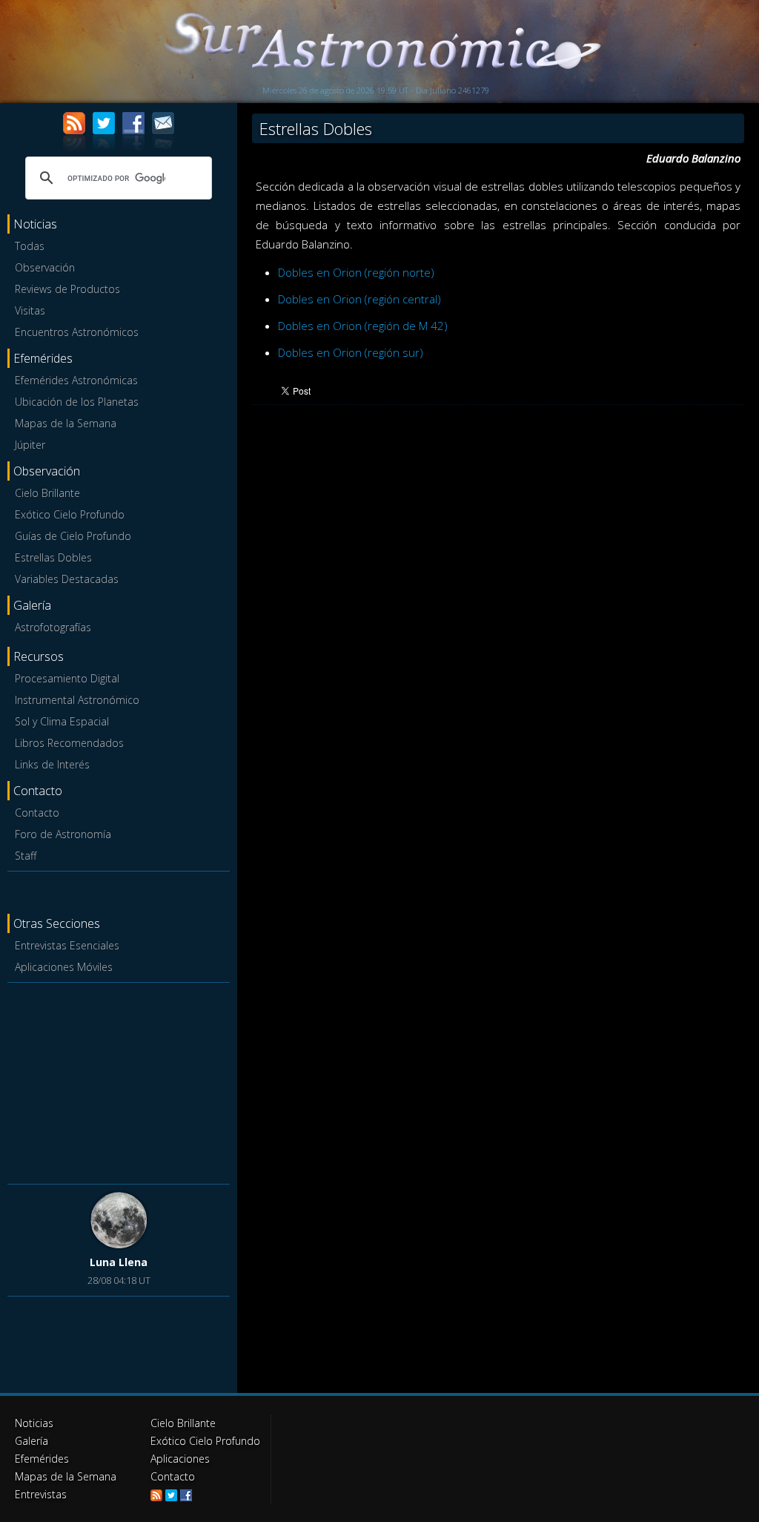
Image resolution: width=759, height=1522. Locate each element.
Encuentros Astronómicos (77, 332)
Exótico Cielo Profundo (70, 514)
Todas (29, 246)
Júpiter (30, 445)
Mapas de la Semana (65, 423)
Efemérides (42, 1459)
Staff (25, 856)
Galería (31, 1441)
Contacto (37, 813)
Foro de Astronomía (63, 834)
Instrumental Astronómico (77, 700)
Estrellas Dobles (53, 557)
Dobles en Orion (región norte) (356, 272)
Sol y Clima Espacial (62, 721)
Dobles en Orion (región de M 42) (363, 325)
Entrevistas (41, 1494)
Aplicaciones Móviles (64, 967)
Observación (45, 267)
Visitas (30, 310)
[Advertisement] (118, 1080)
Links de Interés (52, 764)
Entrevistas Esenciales (67, 945)
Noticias (34, 1423)
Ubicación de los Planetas (77, 402)
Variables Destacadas (67, 579)
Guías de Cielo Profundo (73, 536)
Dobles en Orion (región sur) (350, 352)
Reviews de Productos (67, 289)
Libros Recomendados (69, 743)
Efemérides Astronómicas (76, 380)
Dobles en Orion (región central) (359, 298)
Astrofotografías (53, 627)
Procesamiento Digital (67, 678)
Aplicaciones (180, 1459)
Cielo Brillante (47, 493)
